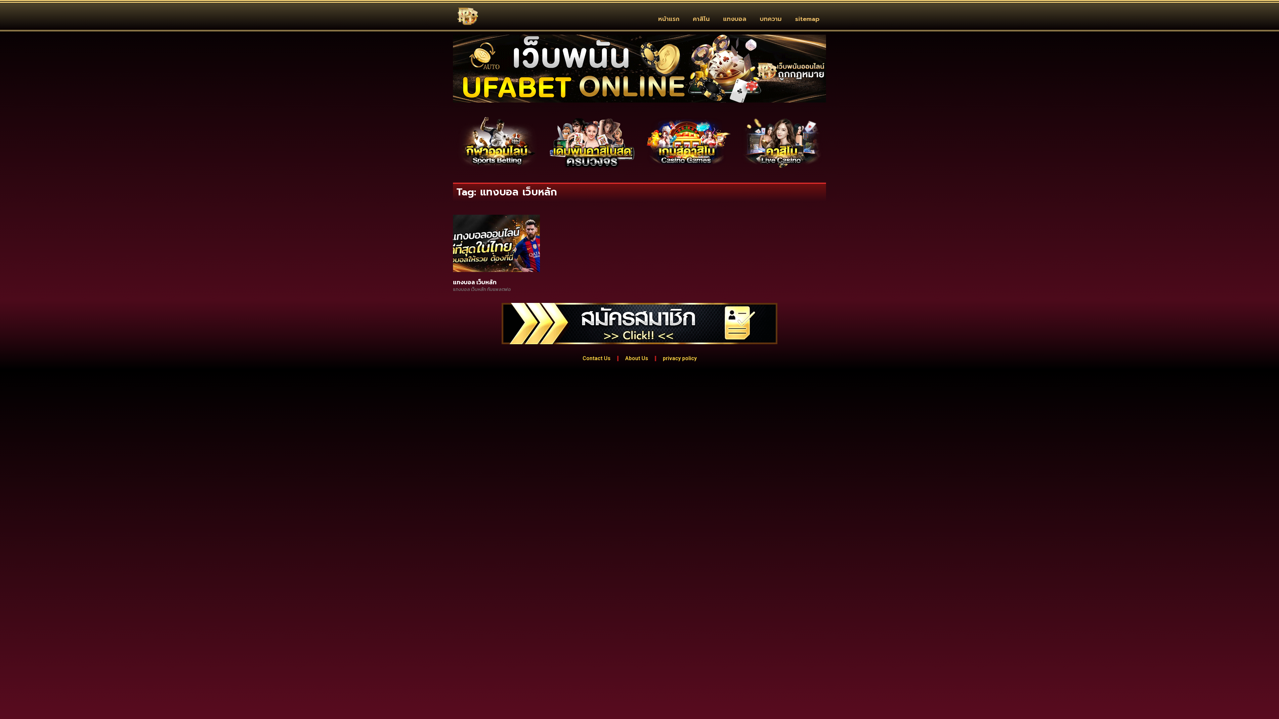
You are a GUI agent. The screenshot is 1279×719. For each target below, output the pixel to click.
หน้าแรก (668, 19)
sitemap (807, 19)
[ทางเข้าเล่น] (497, 142)
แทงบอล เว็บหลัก (475, 282)
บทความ (771, 19)
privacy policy (680, 358)
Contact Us (597, 358)
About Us (636, 358)
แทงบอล (734, 19)
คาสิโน (701, 19)
